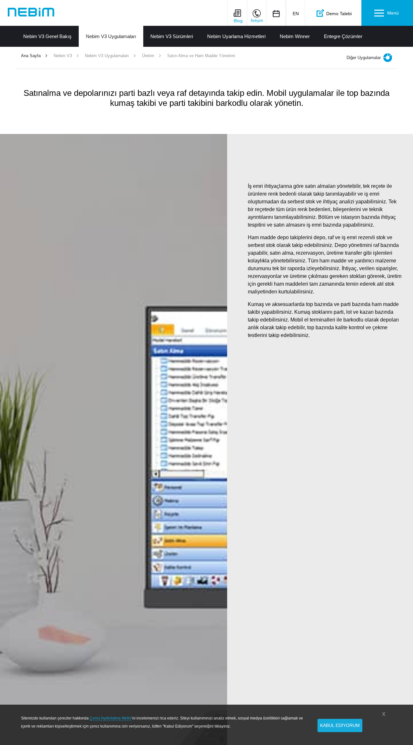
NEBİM (31, 12)
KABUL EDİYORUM (340, 725)
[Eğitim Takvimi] (276, 13)
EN (296, 13)
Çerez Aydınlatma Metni (110, 718)
